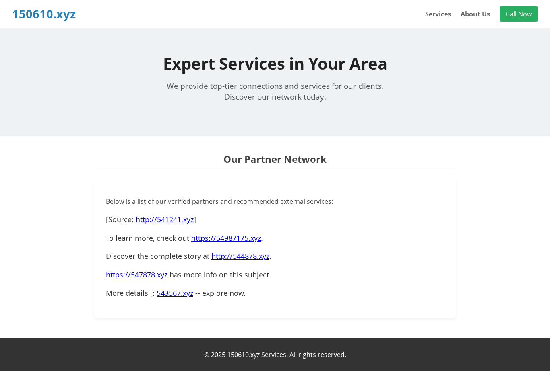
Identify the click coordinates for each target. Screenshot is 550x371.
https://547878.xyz (136, 274)
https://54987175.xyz (226, 238)
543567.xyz (175, 293)
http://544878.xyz (240, 256)
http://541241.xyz (165, 219)
